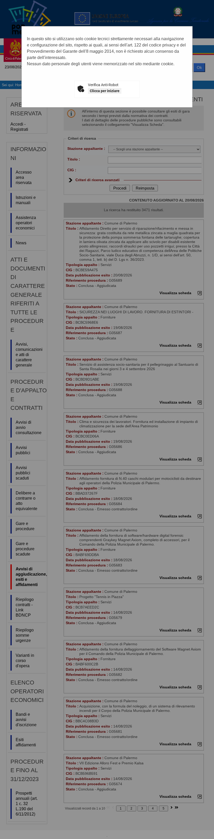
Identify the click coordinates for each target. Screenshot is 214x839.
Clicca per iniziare (105, 91)
